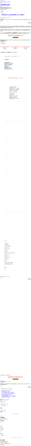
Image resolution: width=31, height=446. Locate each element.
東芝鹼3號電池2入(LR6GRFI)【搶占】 (5, 397)
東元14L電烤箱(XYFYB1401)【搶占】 (5, 391)
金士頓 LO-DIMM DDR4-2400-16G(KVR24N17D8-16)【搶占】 (8, 393)
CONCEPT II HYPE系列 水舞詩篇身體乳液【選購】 (6, 394)
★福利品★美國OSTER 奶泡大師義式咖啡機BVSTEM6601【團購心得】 (13, 14)
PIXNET (11, 437)
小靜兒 (1, 400)
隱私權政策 (19, 437)
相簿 (1, 10)
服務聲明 (21, 437)
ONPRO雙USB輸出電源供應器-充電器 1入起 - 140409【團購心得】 (8, 396)
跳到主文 (1, 6)
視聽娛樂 (5, 9)
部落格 (2, 11)
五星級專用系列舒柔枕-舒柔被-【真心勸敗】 (6, 390)
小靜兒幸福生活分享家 (5, 4)
